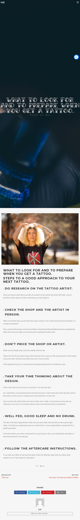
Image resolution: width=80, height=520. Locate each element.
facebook (21, 492)
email (62, 492)
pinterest (48, 492)
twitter (35, 492)
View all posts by (40, 513)
